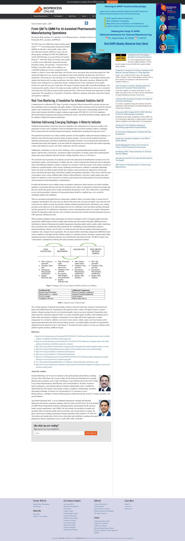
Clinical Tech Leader (70, 516)
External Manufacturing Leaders (104, 528)
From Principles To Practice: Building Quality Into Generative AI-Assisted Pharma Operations (133, 87)
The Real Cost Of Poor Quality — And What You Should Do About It (139, 56)
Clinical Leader (68, 511)
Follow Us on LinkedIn (40, 516)
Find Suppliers (58, 16)
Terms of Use (90, 538)
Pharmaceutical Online (70, 530)
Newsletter (36, 514)
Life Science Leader (70, 523)
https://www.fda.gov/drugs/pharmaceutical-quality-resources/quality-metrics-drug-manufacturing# (68, 349)
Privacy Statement (99, 538)
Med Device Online (69, 525)
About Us (128, 504)
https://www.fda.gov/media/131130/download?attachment (55, 351)
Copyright (54, 538)
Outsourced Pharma (70, 527)
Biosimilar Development (71, 506)
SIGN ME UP (91, 433)
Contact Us (128, 506)
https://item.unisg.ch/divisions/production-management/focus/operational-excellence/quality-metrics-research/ (72, 346)
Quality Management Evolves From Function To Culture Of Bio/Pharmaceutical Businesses (132, 146)
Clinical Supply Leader (71, 513)
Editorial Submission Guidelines (104, 511)
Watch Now (72, 16)
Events (84, 16)
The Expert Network (100, 513)
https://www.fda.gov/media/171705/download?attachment (55, 354)
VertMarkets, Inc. (69, 538)
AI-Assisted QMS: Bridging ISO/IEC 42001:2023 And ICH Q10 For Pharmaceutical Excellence (134, 113)
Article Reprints (99, 506)
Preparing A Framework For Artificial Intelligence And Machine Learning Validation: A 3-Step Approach (134, 71)
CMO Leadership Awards (102, 521)
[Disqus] (71, 469)
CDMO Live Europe (100, 526)
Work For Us (129, 509)
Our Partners (37, 506)
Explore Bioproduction (41, 16)
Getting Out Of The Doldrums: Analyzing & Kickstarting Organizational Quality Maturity (131, 126)
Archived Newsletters (100, 504)
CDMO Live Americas (101, 523)
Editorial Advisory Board (102, 509)
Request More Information (41, 504)
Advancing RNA (69, 504)
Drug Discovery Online (71, 518)
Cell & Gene (67, 509)
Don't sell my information (126, 538)
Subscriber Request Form (112, 538)
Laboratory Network (70, 520)
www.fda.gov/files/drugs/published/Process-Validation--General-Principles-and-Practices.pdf (67, 362)
